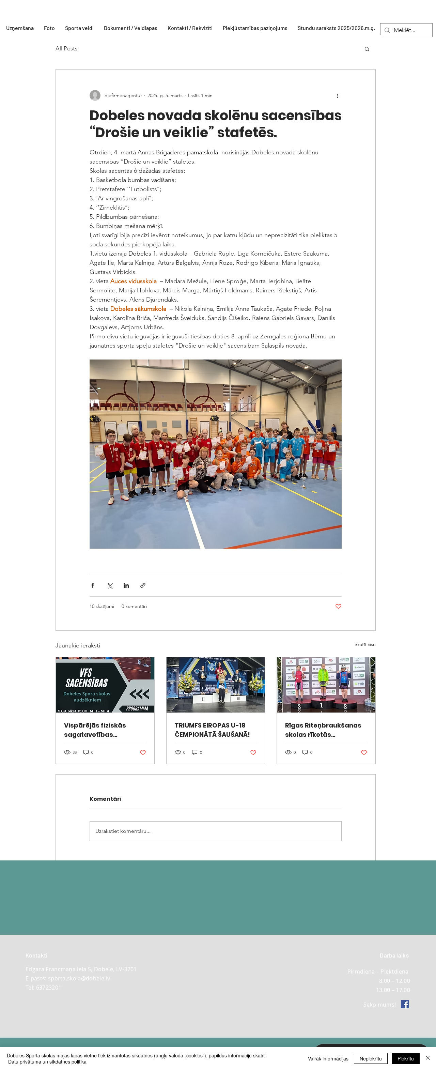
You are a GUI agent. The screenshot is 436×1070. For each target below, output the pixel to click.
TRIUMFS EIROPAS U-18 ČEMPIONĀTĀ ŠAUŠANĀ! (212, 730)
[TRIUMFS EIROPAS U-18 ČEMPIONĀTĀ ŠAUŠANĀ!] (216, 685)
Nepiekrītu (371, 1058)
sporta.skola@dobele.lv (79, 978)
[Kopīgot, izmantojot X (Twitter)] (109, 585)
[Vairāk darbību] (337, 95)
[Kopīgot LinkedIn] (126, 585)
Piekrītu (406, 1058)
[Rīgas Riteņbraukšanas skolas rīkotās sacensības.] (326, 685)
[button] (79, 27)
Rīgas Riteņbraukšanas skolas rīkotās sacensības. (323, 730)
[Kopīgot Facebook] (93, 585)
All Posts (66, 48)
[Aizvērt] (428, 1058)
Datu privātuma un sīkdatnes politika (47, 1061)
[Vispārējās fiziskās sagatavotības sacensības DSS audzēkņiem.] (105, 685)
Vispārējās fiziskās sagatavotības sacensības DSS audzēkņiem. (95, 730)
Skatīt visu (365, 644)
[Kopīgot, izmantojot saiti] (143, 585)
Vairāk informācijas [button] (328, 1058)
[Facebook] (405, 1004)
